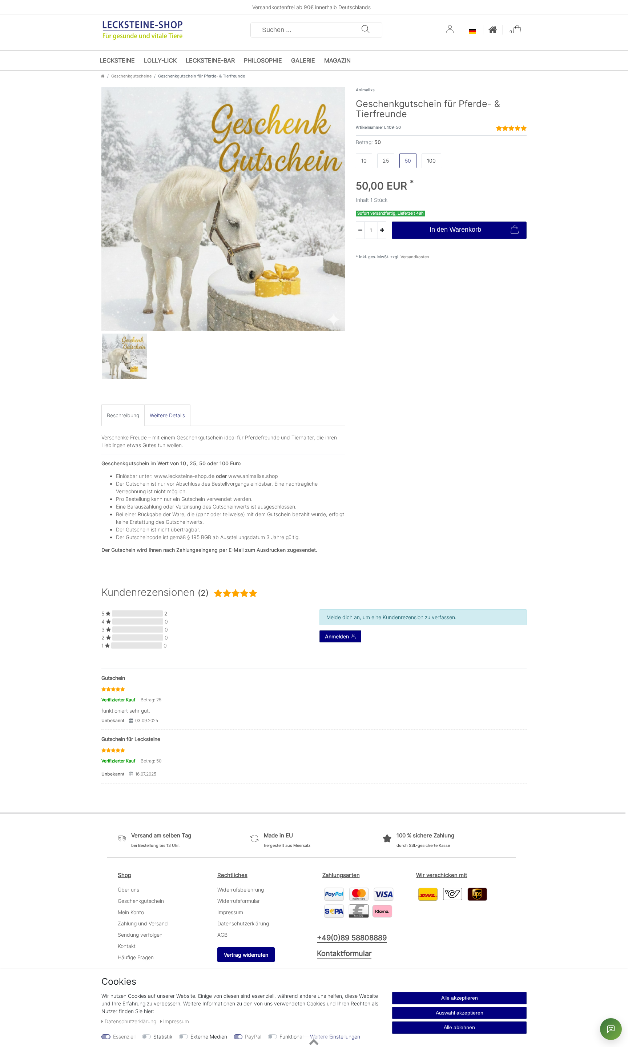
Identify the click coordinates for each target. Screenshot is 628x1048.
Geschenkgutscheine (131, 76)
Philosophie (263, 60)
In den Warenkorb (455, 229)
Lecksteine (117, 60)
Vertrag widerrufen (246, 955)
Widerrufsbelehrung (240, 889)
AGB (222, 935)
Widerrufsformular (238, 901)
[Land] (473, 32)
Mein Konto (131, 912)
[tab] (123, 415)
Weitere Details (167, 415)
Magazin (337, 60)
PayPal (253, 1036)
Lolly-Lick (160, 60)
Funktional (291, 1036)
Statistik (162, 1036)
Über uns (128, 889)
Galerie (303, 60)
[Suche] (365, 30)
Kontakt (127, 946)
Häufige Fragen (136, 957)
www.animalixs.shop (253, 476)
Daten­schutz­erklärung (131, 1021)
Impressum (230, 912)
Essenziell (124, 1036)
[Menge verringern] (360, 230)
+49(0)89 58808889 (352, 937)
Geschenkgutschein (141, 901)
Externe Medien (208, 1036)
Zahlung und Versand (143, 923)
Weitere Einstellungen (335, 1036)
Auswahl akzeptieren (459, 1013)
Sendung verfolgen (140, 935)
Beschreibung (123, 415)
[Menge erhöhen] (382, 230)
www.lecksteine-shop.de (184, 476)
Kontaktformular (344, 953)
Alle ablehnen (459, 1027)
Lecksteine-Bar (210, 60)
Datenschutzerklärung (243, 923)
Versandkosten (414, 256)
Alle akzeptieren (459, 998)
